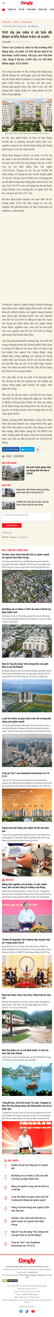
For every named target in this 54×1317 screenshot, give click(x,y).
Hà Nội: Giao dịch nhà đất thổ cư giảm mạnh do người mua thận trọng (25, 556)
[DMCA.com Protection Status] (27, 1280)
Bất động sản (26, 22)
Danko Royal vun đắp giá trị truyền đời (29, 1167)
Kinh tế (16, 22)
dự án (9, 456)
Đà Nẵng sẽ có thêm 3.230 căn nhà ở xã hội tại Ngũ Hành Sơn (26, 610)
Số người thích (23, 537)
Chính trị (12, 9)
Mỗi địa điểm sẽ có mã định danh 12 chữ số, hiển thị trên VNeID (25, 1052)
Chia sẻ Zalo (28, 449)
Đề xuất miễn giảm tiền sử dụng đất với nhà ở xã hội (38, 470)
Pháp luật (42, 9)
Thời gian (13, 537)
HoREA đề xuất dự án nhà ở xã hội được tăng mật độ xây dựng (32, 503)
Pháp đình (31, 9)
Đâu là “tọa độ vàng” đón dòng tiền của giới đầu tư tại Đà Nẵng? (25, 665)
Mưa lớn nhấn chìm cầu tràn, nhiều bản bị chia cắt (26, 996)
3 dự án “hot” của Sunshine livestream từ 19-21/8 (26, 775)
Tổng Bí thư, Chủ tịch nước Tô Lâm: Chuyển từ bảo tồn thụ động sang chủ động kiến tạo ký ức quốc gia (27, 1105)
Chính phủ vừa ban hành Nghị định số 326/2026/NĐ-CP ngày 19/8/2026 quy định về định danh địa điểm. (26, 1058)
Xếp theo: (5, 537)
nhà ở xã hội (18, 456)
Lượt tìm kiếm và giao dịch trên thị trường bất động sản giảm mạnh (26, 720)
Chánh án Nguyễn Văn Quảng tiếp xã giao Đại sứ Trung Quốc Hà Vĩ (26, 941)
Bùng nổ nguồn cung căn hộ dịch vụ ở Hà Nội (30, 1188)
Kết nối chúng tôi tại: (27, 1307)
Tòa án (21, 9)
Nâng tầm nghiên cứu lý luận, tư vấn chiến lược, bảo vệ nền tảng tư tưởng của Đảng (24, 886)
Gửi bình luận (12, 525)
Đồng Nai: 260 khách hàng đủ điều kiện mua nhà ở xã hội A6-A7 (32, 491)
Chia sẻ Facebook (12, 449)
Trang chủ (6, 22)
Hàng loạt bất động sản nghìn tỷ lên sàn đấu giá (25, 829)
